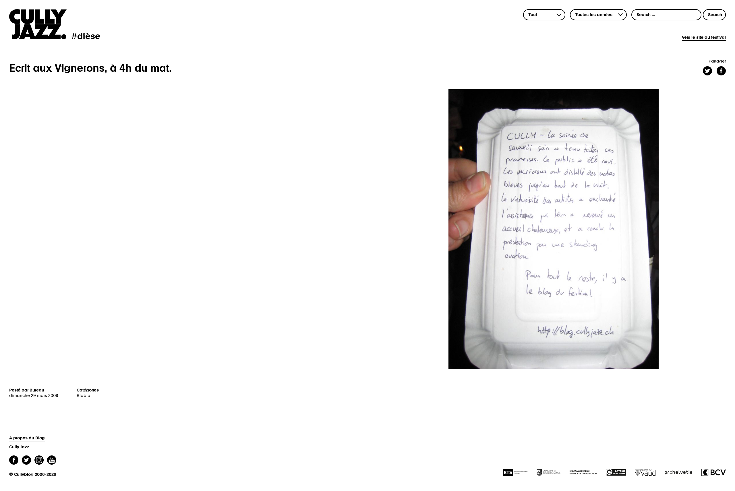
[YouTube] (51, 460)
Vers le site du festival (704, 37)
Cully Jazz (19, 447)
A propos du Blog (27, 438)
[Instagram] (39, 460)
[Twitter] (26, 460)
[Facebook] (13, 460)
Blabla (83, 396)
